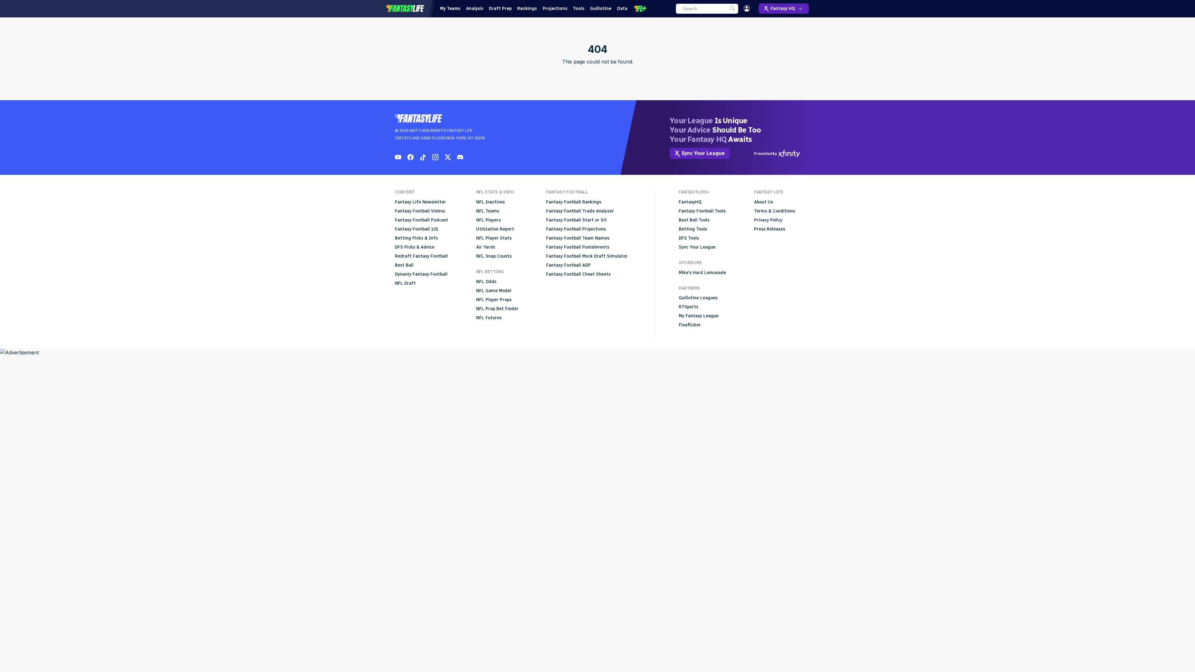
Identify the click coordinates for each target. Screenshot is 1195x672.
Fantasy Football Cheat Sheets (578, 274)
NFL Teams (487, 211)
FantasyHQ (690, 202)
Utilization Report (495, 229)
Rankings (527, 8)
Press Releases (769, 229)
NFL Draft (405, 283)
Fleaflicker (690, 325)
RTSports (688, 307)
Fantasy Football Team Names (577, 238)
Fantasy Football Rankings (573, 202)
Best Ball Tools (694, 220)
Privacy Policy (768, 220)
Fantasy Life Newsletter (420, 202)
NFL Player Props (494, 299)
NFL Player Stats (494, 238)
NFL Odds (486, 281)
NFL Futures (489, 317)
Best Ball (404, 265)
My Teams (450, 8)
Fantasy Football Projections (576, 229)
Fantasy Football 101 (416, 229)
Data (622, 8)
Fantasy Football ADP (568, 265)
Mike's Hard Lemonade (702, 272)
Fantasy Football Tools (702, 211)
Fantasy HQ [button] (783, 8)
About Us (763, 202)
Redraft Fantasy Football (421, 256)
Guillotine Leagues (698, 298)
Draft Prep (500, 8)
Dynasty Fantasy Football (421, 274)
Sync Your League (697, 247)
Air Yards (485, 247)
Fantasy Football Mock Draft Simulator (587, 256)
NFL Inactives (490, 202)
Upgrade (640, 9)
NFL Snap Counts (494, 256)
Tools (578, 8)
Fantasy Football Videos (420, 211)
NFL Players (488, 220)
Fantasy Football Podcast (421, 220)
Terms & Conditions (774, 211)
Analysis (474, 8)
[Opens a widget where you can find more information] (1167, 661)
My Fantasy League (699, 316)
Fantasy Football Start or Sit (576, 220)
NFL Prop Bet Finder (497, 308)
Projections (555, 8)
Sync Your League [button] (703, 153)
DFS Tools (689, 238)
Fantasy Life (405, 8)
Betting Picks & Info (416, 238)
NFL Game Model (493, 290)
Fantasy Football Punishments (577, 247)
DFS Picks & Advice (414, 247)
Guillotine (600, 8)
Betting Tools (693, 229)
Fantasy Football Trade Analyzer (580, 211)
